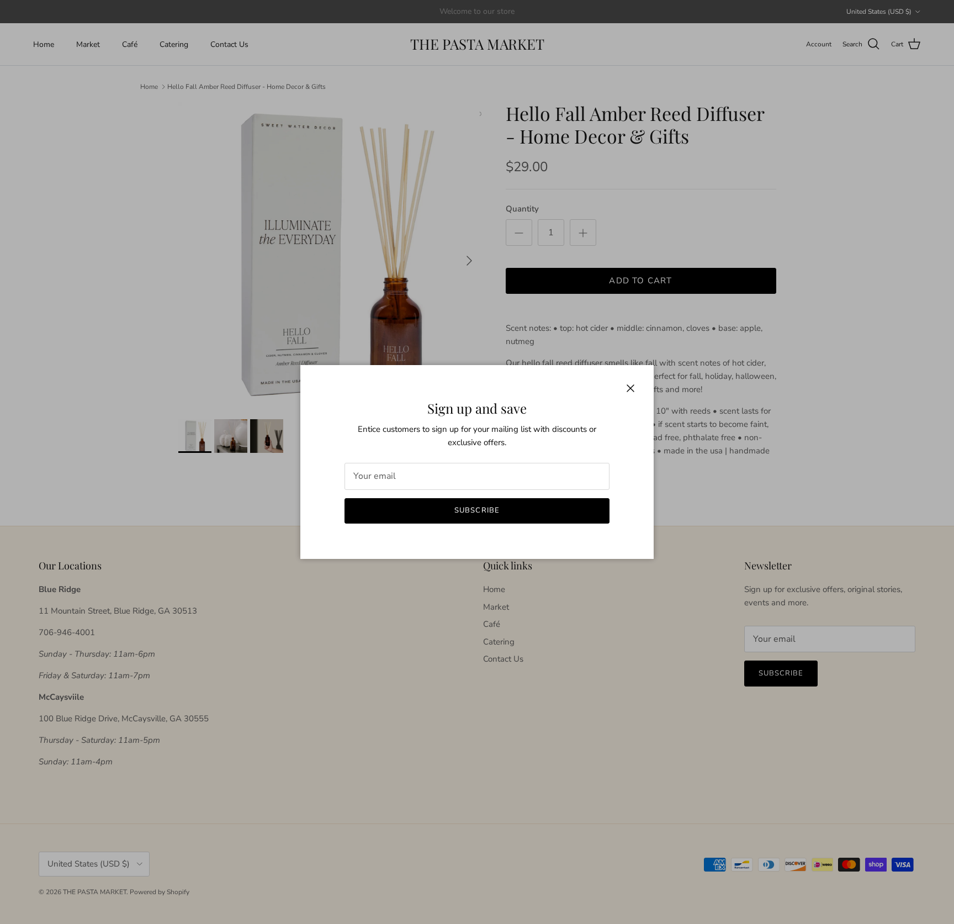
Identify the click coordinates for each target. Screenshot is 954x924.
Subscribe (476, 510)
